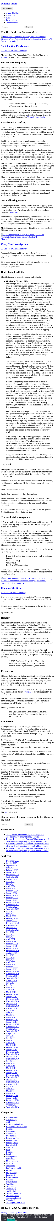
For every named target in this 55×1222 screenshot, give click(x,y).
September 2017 (12, 1031)
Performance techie (14, 1168)
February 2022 (12, 918)
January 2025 (11, 872)
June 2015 (10, 1089)
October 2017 (11, 1029)
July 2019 (10, 983)
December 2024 (12, 875)
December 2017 (12, 1024)
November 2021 (12, 925)
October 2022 (11, 907)
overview (28, 692)
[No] (16, 1220)
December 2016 (12, 1052)
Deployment (11, 1136)
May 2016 (10, 1063)
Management (11, 1156)
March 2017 (11, 1045)
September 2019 (12, 978)
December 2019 (12, 971)
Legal (8, 1154)
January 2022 (11, 921)
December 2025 (12, 861)
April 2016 (10, 1066)
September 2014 (12, 1107)
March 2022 (11, 916)
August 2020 (11, 953)
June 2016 (10, 1061)
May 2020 (10, 960)
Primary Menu (7, 9)
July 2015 (10, 1086)
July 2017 (10, 1036)
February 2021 (12, 944)
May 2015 (10, 1091)
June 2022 (10, 911)
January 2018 (11, 1022)
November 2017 (12, 1026)
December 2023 (12, 895)
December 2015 (12, 1075)
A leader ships (12, 1117)
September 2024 (12, 877)
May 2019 (10, 987)
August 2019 (11, 980)
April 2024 (10, 886)
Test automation (12, 1196)
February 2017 (12, 1047)
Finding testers (12, 1143)
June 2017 (10, 1038)
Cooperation (11, 1133)
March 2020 (11, 964)
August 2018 (11, 1008)
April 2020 (10, 962)
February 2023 (12, 898)
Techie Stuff (11, 1191)
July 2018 (10, 1010)
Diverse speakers (13, 1138)
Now (8, 18)
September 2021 (12, 930)
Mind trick (5, 239)
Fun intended (11, 1145)
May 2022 (10, 914)
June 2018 (10, 1013)
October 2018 (11, 1003)
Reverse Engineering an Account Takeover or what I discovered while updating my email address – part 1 (27, 849)
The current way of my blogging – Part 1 (22, 837)
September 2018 (12, 1006)
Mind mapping (12, 1161)
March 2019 (11, 992)
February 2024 (12, 891)
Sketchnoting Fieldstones (15, 46)
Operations (10, 1166)
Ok (9, 1220)
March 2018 (11, 1017)
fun (6, 812)
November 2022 (12, 904)
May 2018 (10, 1015)
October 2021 (11, 928)
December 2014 (12, 1100)
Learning (9, 1152)
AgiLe (8, 1122)
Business (9, 1129)
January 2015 (11, 1098)
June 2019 (10, 985)
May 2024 (10, 884)
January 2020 (11, 969)
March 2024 (11, 888)
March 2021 (11, 941)
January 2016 (11, 1073)
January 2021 (11, 946)
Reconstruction (12, 1177)
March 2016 (11, 1068)
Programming (11, 1172)
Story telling (11, 1186)
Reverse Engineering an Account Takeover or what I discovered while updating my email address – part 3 (27, 840)
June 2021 (10, 934)
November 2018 (12, 1001)
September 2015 (12, 1082)
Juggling (9, 1147)
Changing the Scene (12, 588)
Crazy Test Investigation (14, 244)
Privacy (9, 1170)
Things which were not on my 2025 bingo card (25, 834)
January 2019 (11, 997)
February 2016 (12, 1070)
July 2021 (10, 932)
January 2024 (11, 893)
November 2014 (12, 1102)
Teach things (11, 1189)
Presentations (11, 20)
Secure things (11, 1182)
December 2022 (12, 902)
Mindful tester (9, 3)
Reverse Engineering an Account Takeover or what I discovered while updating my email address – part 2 (27, 845)
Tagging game (12, 22)
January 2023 (11, 900)
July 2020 (10, 955)
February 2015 (12, 1096)
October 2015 (11, 1079)
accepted (4, 57)
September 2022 (12, 909)
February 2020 (12, 967)
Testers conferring (17, 583)
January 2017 (11, 1049)
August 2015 (11, 1084)
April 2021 (10, 939)
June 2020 (10, 957)
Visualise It (14, 41)
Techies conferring (13, 1193)
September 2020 (12, 951)
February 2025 (12, 870)
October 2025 (11, 863)
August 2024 (11, 879)
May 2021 (10, 937)
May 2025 (10, 868)
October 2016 (11, 1056)
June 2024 (10, 881)
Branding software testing (16, 1126)
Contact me (10, 15)
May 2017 (10, 1040)
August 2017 (11, 1033)
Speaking (5, 41)
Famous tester (11, 1140)
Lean (8, 1149)
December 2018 (12, 999)
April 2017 (10, 1043)
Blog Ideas (13, 212)
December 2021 (12, 923)
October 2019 (11, 976)
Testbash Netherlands (36, 117)
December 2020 (12, 948)
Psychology (11, 1175)
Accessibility (11, 1120)
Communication (12, 1131)
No (13, 1220)
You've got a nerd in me (15, 1202)
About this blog (12, 13)
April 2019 (10, 990)
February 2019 (12, 994)
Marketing (10, 1159)
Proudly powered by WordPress (14, 1212)
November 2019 (12, 974)
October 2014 (11, 1105)
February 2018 (12, 1020)
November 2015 (12, 1077)
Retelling (9, 1179)
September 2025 (12, 865)
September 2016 (12, 1059)
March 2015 (11, 1093)
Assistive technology (14, 1124)
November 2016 (12, 1054)
